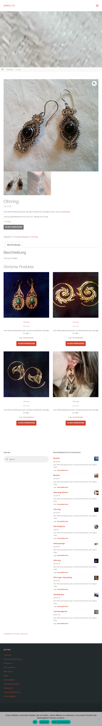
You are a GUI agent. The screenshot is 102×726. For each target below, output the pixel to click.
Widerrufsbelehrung (12, 692)
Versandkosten (64, 212)
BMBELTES (9, 5)
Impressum (8, 663)
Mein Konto (8, 671)
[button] (94, 83)
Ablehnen (44, 722)
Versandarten (9, 680)
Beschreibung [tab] (13, 245)
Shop (6, 676)
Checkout (7, 655)
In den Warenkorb (13, 227)
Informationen (9, 667)
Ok (35, 722)
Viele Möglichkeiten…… (12, 684)
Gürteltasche (8, 634)
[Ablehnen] (98, 719)
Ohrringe (10, 70)
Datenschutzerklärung (13, 659)
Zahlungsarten (10, 696)
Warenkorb (8, 688)
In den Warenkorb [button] (26, 343)
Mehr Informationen (61, 722)
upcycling (23, 634)
